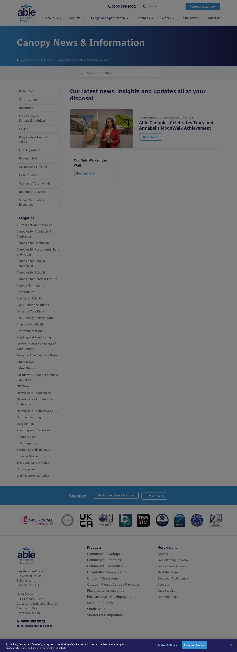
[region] (118, 645)
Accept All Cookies (194, 645)
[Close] (231, 645)
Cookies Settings (167, 645)
